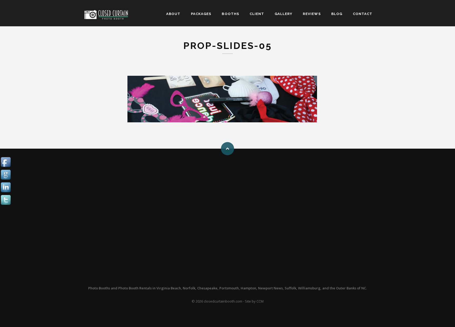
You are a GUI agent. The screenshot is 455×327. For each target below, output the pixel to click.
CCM (260, 301)
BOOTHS (230, 14)
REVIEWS (311, 14)
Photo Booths (99, 288)
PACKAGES (201, 14)
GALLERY (283, 14)
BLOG (336, 14)
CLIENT (257, 14)
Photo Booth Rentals (135, 288)
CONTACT (362, 14)
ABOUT (173, 14)
